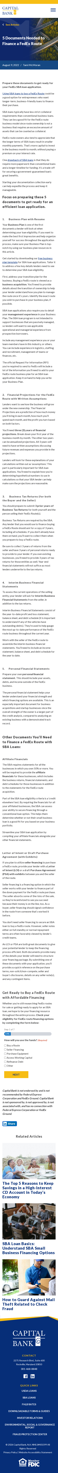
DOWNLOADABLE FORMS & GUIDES (29, 1411)
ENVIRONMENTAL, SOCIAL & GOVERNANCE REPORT (30, 1426)
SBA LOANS (29, 1397)
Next (16, 1074)
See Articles (12, 24)
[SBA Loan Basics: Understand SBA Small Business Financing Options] (29, 1221)
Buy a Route (13, 1045)
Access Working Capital (19, 1057)
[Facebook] (25, 1377)
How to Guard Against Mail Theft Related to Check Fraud (28, 1304)
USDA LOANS (29, 1390)
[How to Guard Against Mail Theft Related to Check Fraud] (29, 1277)
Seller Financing (15, 1049)
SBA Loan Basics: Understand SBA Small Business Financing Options (28, 1248)
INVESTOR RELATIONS (30, 1417)
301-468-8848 (29, 1368)
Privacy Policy (10, 1452)
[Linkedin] (32, 1377)
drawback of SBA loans (20, 159)
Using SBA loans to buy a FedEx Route (23, 93)
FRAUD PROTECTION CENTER (30, 1434)
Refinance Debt (15, 1061)
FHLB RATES (29, 1404)
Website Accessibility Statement (35, 1452)
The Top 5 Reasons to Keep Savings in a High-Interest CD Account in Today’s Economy (27, 1190)
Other (10, 1065)
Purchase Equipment (18, 1053)
